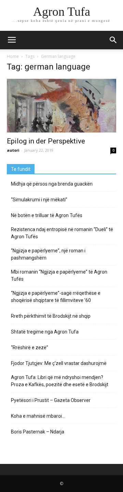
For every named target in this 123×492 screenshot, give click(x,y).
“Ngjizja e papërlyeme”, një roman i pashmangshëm (48, 254)
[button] (113, 40)
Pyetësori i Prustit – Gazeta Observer (51, 400)
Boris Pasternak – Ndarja (37, 431)
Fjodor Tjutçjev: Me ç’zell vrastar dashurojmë (59, 363)
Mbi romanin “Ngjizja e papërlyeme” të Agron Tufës (59, 275)
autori (13, 150)
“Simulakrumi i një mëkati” (39, 199)
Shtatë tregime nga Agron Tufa (45, 332)
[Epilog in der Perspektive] (61, 106)
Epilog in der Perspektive (46, 141)
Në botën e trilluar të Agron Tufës (46, 215)
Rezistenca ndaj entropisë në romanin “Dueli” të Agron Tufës (62, 233)
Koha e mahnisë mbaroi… (38, 416)
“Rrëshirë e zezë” (29, 347)
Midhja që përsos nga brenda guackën (52, 184)
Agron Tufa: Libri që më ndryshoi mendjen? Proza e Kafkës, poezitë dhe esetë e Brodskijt (59, 381)
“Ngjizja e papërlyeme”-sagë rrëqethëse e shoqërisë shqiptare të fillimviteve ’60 (55, 296)
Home (13, 56)
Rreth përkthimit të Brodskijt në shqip (51, 316)
